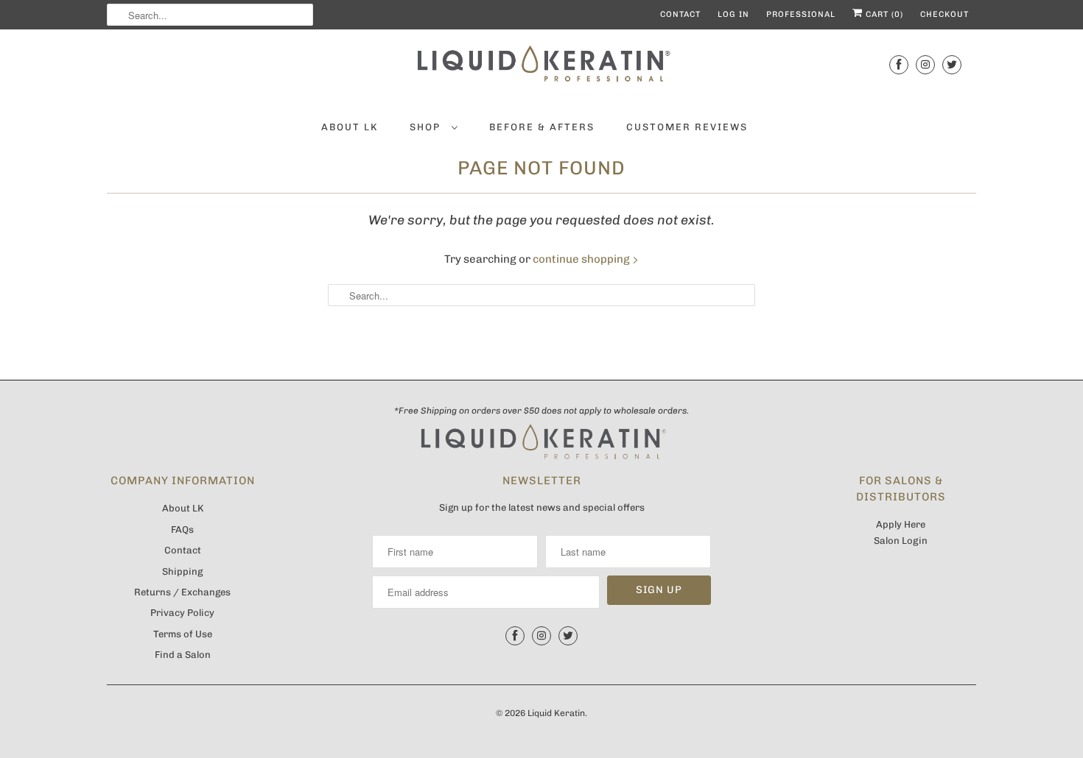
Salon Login (901, 540)
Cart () (883, 14)
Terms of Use (182, 634)
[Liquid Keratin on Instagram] (925, 64)
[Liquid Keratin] (541, 67)
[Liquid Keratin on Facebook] (898, 64)
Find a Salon (183, 654)
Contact (680, 14)
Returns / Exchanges (182, 592)
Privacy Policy (182, 612)
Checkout (944, 14)
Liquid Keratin (556, 713)
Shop (427, 126)
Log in (733, 14)
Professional (800, 14)
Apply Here (900, 524)
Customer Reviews (687, 126)
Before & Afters (542, 126)
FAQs (182, 529)
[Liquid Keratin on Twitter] (951, 64)
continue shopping (582, 259)
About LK (349, 126)
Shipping (182, 571)
